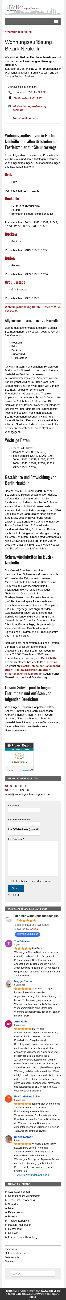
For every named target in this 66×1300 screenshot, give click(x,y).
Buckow (11, 234)
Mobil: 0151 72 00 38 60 (28, 97)
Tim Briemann (22, 941)
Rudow (10, 258)
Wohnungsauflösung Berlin (22, 307)
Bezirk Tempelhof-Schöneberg (40, 665)
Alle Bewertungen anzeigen (33, 1175)
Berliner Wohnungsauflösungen (37, 915)
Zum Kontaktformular (26, 118)
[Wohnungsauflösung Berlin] (33, 9)
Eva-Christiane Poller (27, 1096)
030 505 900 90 (18, 786)
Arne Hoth (20, 1021)
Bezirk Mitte (49, 658)
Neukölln (12, 198)
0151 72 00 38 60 (19, 790)
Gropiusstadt (15, 282)
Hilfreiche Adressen (16, 1253)
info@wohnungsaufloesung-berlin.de (30, 108)
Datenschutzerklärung (41, 881)
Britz (8, 174)
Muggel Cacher (23, 981)
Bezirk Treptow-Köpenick (21, 669)
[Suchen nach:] (33, 1273)
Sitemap (9, 1261)
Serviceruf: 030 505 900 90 (29, 92)
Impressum (11, 1249)
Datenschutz (12, 1257)
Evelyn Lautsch (23, 1136)
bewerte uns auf (26, 933)
